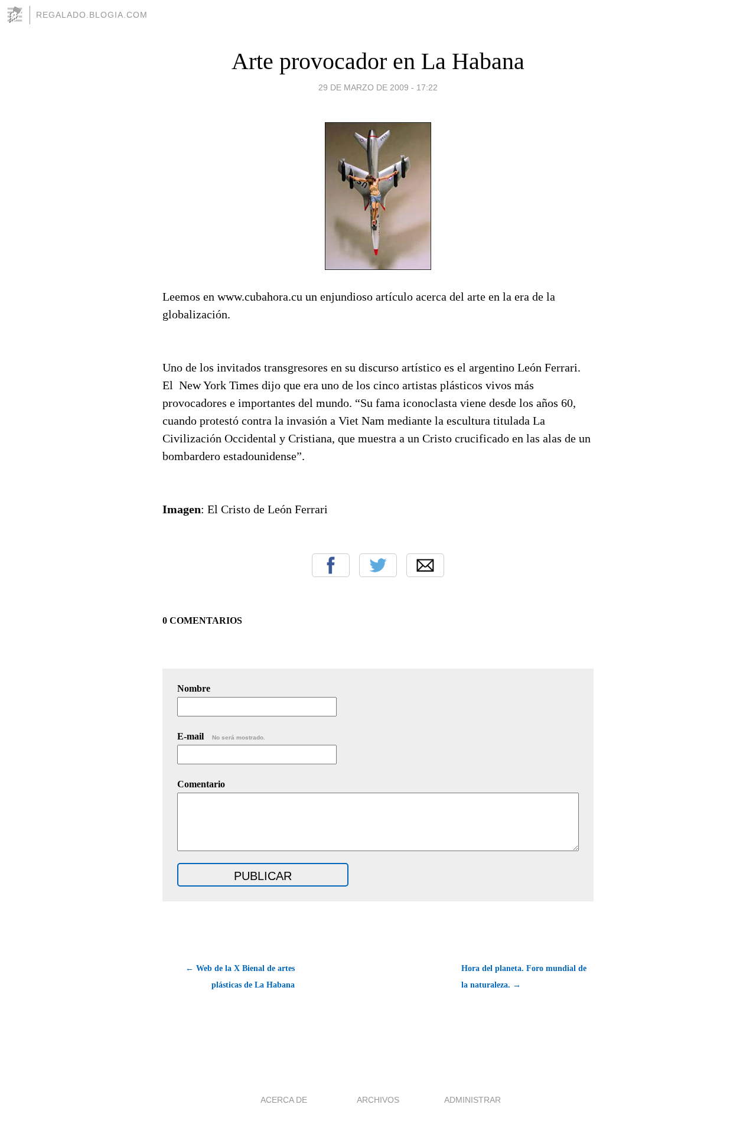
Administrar (472, 1100)
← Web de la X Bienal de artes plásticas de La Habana (240, 976)
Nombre (193, 688)
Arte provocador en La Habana (378, 61)
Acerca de (283, 1100)
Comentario (201, 784)
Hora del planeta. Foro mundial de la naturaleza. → (523, 976)
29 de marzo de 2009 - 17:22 (378, 87)
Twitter (378, 565)
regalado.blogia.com (92, 14)
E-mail (221, 736)
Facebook (331, 565)
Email (425, 565)
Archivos (378, 1100)
